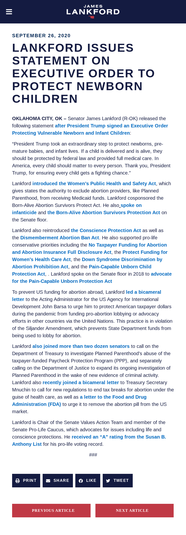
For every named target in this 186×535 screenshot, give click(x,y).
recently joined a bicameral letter (81, 382)
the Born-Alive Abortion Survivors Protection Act (103, 212)
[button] (9, 11)
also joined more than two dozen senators (81, 346)
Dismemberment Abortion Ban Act (59, 237)
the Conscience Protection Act (106, 230)
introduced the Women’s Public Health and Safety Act (94, 183)
